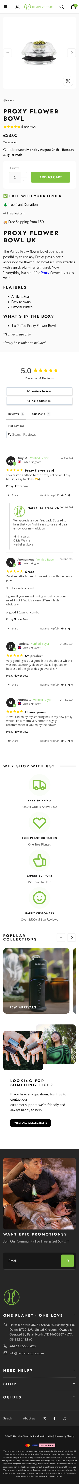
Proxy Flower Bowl (17, 486)
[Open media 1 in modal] (39, 53)
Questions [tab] (38, 414)
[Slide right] (71, 52)
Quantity (14, 168)
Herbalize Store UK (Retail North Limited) (33, 1436)
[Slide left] (7, 52)
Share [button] (14, 495)
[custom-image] (11, 1304)
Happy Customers (39, 913)
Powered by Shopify (64, 1436)
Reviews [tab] (13, 414)
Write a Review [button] (41, 391)
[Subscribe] (67, 1261)
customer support (23, 1105)
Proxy (45, 273)
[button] (5, 6)
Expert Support (39, 876)
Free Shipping (39, 800)
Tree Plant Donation (39, 838)
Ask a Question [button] (41, 401)
